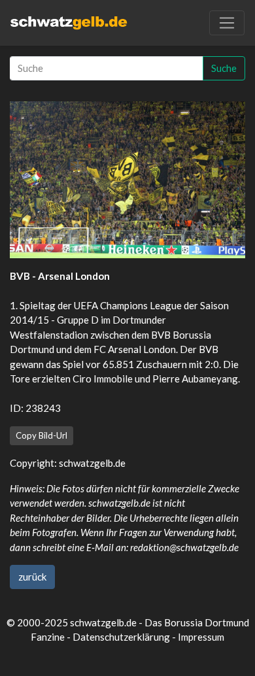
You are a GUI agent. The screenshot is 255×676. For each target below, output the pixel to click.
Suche (224, 68)
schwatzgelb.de (92, 463)
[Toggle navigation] (227, 22)
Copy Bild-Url (41, 435)
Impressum (201, 637)
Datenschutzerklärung (121, 637)
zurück (32, 577)
